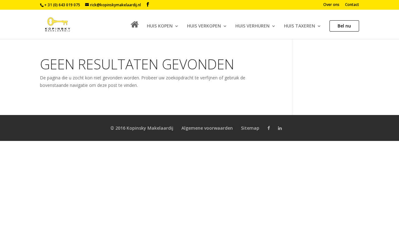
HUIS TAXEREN (299, 26)
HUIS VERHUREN (252, 26)
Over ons (331, 5)
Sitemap (250, 128)
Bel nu (344, 26)
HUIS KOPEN (160, 26)
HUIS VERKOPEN (204, 26)
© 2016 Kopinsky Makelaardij (141, 128)
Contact (352, 5)
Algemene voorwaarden (207, 128)
